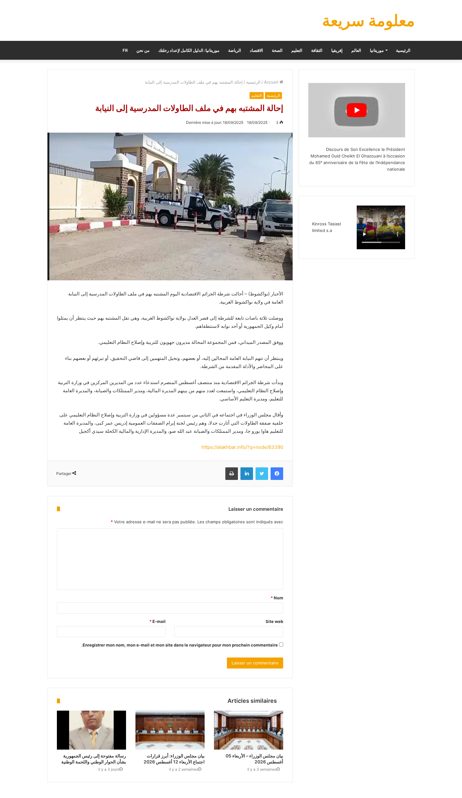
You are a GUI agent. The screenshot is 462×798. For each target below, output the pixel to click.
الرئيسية (403, 50)
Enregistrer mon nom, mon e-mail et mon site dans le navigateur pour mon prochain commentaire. (179, 644)
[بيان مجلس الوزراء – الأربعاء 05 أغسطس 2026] (248, 730)
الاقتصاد (256, 50)
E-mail (157, 621)
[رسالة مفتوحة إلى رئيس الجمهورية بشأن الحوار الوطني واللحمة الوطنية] (91, 730)
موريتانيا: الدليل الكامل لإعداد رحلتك (188, 50)
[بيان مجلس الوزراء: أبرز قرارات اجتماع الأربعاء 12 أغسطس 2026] (170, 730)
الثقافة (316, 50)
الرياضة (234, 50)
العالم (356, 50)
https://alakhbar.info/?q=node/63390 (242, 447)
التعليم (296, 50)
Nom (277, 597)
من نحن (143, 50)
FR (125, 50)
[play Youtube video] (356, 110)
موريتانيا (377, 50)
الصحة (277, 50)
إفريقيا (337, 50)
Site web (274, 621)
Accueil (271, 82)
